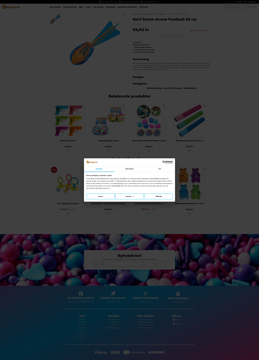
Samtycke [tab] (99, 169)
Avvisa (100, 196)
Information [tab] (129, 169)
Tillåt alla (159, 196)
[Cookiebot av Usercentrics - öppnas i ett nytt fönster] (164, 162)
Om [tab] (160, 169)
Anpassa (128, 196)
